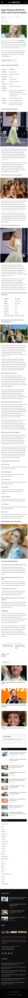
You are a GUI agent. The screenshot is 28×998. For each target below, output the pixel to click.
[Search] (26, 2)
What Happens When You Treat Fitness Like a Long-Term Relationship (18, 793)
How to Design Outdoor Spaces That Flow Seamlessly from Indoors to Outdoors (17, 779)
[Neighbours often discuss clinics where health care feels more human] (4, 807)
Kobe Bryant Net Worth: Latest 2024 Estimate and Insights (20, 646)
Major (2, 866)
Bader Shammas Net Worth (11, 40)
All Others (3, 831)
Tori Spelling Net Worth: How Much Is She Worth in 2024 (7, 645)
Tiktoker (3, 878)
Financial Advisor (5, 883)
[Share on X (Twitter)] (4, 22)
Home (2, 6)
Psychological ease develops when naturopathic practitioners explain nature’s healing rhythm (17, 814)
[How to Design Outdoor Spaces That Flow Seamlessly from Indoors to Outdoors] (4, 780)
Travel (2, 881)
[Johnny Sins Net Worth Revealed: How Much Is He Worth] (14, 673)
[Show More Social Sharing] (9, 22)
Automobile (3, 833)
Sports (2, 876)
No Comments (18, 17)
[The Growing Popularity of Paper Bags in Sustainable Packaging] (4, 787)
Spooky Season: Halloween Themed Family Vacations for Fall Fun (17, 760)
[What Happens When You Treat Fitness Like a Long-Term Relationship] (4, 794)
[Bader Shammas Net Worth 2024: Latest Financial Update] (14, 31)
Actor (2, 826)
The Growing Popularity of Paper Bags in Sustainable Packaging (17, 786)
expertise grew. (4, 159)
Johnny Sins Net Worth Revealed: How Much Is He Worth (13, 683)
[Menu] (2, 2)
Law (2, 861)
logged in (11, 739)
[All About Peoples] (14, 2)
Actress (3, 828)
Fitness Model (4, 856)
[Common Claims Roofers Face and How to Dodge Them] (4, 774)
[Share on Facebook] (2, 22)
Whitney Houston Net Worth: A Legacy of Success (13, 728)
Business (3, 838)
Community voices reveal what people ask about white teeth (17, 799)
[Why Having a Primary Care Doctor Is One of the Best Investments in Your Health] (4, 754)
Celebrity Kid (4, 843)
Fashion (3, 853)
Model (2, 868)
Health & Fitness (5, 858)
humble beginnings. (21, 209)
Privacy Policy (13, 994)
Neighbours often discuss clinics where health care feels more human (17, 806)
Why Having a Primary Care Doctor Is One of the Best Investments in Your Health (18, 753)
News (2, 871)
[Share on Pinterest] (6, 22)
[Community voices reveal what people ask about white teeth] (4, 800)
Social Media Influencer (6, 873)
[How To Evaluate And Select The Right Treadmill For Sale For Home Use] (4, 767)
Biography (3, 836)
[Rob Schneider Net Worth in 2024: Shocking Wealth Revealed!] (14, 695)
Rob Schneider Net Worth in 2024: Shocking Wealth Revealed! (13, 705)
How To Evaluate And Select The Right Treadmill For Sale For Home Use (16, 766)
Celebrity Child (4, 841)
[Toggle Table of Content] (13, 60)
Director (3, 848)
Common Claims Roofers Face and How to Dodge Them (17, 773)
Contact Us (20, 994)
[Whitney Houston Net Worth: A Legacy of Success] (14, 718)
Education (3, 851)
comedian (3, 846)
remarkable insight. (10, 275)
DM (6, 17)
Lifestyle (3, 863)
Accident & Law (4, 823)
